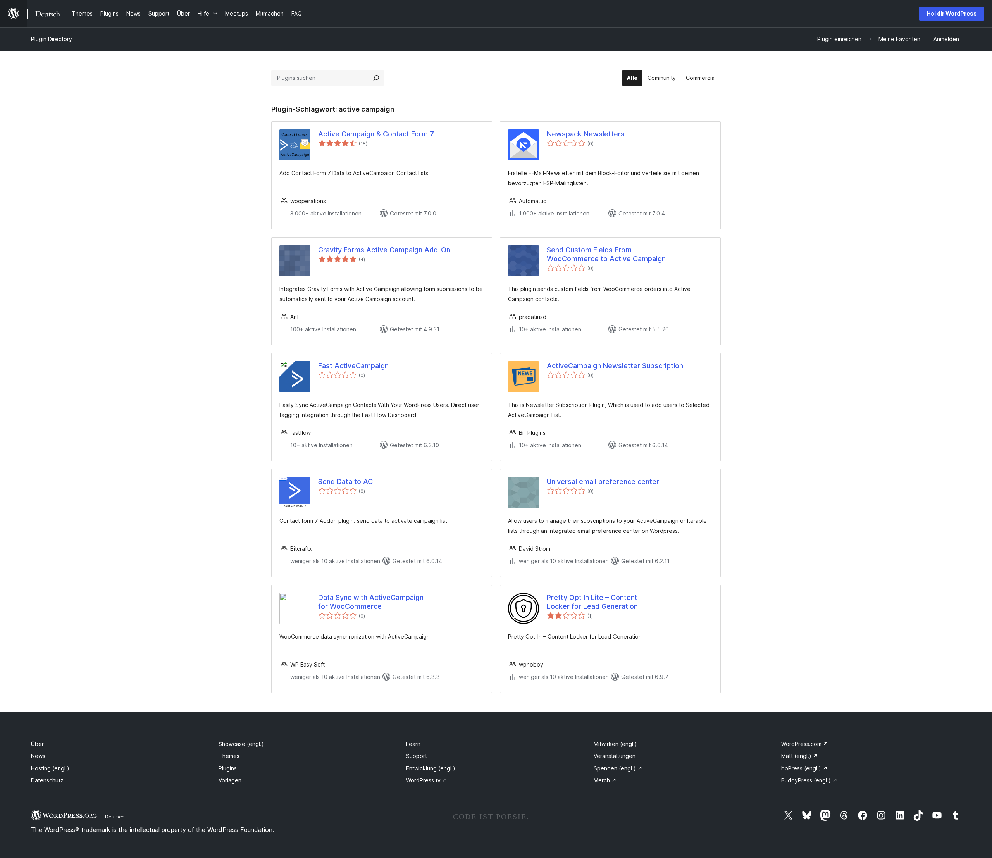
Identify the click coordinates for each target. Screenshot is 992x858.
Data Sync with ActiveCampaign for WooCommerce (371, 601)
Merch (605, 780)
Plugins (228, 768)
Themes (229, 756)
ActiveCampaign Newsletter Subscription (615, 366)
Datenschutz (47, 780)
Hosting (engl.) (50, 768)
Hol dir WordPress (952, 13)
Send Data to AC (345, 481)
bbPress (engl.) (804, 768)
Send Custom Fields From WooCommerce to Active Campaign (606, 254)
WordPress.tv (426, 780)
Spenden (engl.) (618, 768)
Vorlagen (230, 780)
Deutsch (115, 816)
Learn (413, 744)
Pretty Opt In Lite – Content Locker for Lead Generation (592, 601)
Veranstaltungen (615, 756)
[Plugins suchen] (376, 78)
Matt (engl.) (799, 756)
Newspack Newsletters (586, 134)
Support (416, 756)
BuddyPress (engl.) (809, 780)
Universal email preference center (603, 481)
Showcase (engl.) (241, 744)
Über (37, 744)
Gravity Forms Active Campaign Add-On (384, 250)
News (38, 756)
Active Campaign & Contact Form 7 (376, 134)
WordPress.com (804, 744)
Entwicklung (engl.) (430, 768)
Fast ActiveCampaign (353, 366)
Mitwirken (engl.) (615, 744)
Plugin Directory (51, 39)
